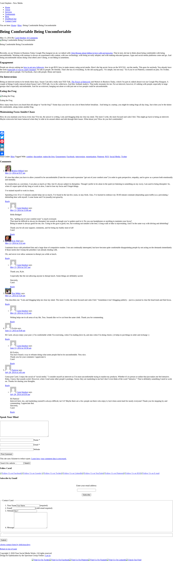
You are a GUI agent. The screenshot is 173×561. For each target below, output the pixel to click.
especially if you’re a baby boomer (21, 70)
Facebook (70, 157)
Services (8, 12)
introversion (80, 157)
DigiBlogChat (10, 19)
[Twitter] (86, 137)
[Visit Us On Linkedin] (116, 560)
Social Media (115, 157)
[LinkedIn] (86, 145)
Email (36, 445)
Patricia (15, 370)
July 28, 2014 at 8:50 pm (20, 394)
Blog (7, 16)
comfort (29, 157)
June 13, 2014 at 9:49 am (15, 331)
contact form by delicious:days (15, 545)
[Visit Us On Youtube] (97, 560)
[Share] (86, 153)
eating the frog (49, 157)
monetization (91, 157)
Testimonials (10, 14)
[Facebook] (86, 133)
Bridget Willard (18, 171)
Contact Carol (10, 21)
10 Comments (32, 38)
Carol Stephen (20, 38)
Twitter (124, 157)
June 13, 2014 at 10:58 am (20, 348)
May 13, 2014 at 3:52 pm (15, 243)
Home (7, 7)
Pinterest (100, 157)
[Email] (86, 149)
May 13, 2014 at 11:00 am (20, 210)
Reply (7, 201)
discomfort (38, 157)
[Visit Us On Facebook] (59, 560)
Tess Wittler (16, 293)
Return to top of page (8, 549)
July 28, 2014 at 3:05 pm (15, 372)
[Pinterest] (86, 141)
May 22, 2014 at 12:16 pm (20, 313)
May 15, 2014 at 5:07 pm (20, 267)
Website (37, 449)
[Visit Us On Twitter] (40, 560)
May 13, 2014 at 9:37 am (15, 173)
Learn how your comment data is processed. (48, 459)
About (7, 10)
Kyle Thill (16, 241)
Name (36, 440)
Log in (48, 555)
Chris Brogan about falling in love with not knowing (92, 53)
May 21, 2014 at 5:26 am (15, 296)
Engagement (61, 157)
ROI (107, 157)
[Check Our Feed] (133, 560)
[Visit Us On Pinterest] (78, 560)
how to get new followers (34, 67)
